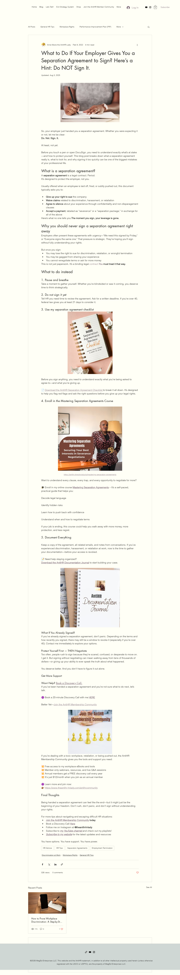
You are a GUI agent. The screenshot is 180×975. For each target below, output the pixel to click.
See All (149, 887)
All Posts (31, 27)
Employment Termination (102, 848)
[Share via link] (62, 864)
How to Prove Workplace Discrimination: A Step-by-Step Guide (46, 920)
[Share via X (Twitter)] (49, 864)
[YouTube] (146, 7)
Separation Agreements (77, 848)
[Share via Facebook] (42, 864)
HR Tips (59, 848)
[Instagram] (150, 7)
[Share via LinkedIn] (55, 864)
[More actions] (137, 45)
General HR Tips (47, 27)
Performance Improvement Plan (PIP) (95, 27)
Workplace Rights (67, 27)
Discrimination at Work (51, 855)
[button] (78, 7)
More (118, 27)
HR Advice (47, 848)
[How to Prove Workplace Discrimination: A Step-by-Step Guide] (47, 903)
